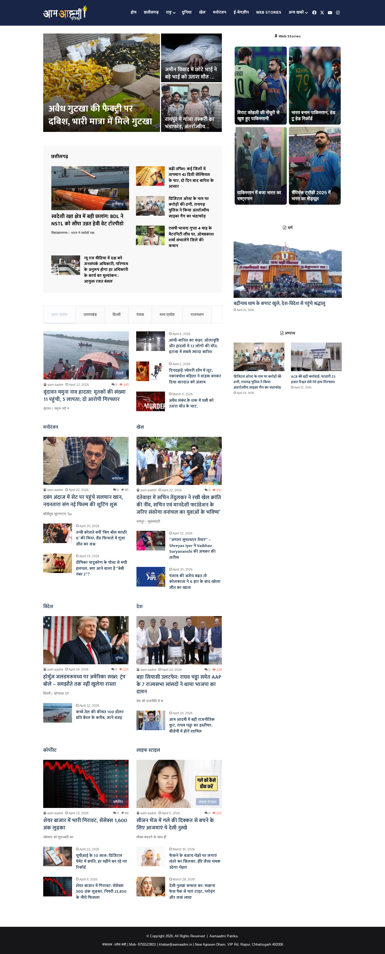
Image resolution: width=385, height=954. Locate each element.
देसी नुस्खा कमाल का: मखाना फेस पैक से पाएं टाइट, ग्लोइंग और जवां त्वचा (192, 891)
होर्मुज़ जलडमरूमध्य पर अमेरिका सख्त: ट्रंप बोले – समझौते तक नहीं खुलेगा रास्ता (84, 680)
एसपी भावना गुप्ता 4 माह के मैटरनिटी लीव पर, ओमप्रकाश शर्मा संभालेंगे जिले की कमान (191, 237)
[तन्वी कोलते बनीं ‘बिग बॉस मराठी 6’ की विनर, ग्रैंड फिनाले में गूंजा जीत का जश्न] (57, 533)
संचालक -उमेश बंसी (114, 944)
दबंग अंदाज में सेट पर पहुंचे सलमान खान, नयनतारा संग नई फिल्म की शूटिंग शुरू (83, 501)
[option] (132, 83)
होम (133, 12)
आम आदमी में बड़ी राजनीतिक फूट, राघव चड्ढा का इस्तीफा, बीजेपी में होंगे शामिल (192, 725)
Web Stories (268, 12)
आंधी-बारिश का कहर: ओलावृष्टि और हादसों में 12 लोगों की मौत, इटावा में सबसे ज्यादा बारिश (194, 346)
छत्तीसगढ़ (151, 12)
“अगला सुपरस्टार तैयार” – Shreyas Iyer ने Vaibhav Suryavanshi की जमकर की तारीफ (192, 548)
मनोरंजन (219, 12)
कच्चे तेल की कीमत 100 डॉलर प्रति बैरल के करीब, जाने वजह (100, 714)
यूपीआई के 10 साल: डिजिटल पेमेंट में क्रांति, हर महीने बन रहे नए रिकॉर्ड (101, 861)
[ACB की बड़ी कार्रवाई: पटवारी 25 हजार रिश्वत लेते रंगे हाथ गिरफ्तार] (316, 357)
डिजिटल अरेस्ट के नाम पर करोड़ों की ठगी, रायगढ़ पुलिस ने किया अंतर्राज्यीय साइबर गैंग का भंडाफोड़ (189, 207)
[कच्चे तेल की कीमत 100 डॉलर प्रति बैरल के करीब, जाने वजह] (57, 713)
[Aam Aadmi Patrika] (65, 13)
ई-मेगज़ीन (241, 12)
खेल (202, 12)
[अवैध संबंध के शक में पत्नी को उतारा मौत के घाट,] (150, 401)
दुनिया (187, 12)
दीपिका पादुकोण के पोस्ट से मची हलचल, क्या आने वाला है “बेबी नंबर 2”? (101, 568)
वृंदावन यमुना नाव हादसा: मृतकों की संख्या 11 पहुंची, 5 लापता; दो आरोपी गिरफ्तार (84, 396)
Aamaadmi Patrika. (224, 936)
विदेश (48, 607)
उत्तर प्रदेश (59, 314)
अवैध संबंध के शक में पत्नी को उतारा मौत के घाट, (191, 403)
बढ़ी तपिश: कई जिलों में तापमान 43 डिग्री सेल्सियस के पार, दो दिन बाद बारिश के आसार (191, 177)
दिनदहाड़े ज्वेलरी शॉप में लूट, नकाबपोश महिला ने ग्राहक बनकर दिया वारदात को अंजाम (195, 376)
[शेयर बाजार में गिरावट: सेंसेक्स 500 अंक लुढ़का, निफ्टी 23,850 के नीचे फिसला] (57, 886)
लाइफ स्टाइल (148, 750)
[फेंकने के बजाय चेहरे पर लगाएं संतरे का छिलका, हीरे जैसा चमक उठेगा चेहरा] (150, 856)
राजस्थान (197, 314)
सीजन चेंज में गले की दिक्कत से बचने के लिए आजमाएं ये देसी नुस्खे (175, 824)
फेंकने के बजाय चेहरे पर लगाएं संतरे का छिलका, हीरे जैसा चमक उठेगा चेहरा (195, 861)
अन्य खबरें (296, 12)
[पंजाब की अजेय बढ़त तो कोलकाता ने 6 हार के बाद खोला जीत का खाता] (150, 577)
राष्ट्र (169, 12)
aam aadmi (55, 385)
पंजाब (140, 314)
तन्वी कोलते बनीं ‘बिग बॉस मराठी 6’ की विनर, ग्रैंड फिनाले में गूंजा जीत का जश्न (101, 538)
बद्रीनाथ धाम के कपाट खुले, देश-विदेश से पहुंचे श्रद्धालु (279, 304)
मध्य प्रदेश (167, 314)
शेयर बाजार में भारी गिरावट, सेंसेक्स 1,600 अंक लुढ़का (85, 824)
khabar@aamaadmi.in (175, 944)
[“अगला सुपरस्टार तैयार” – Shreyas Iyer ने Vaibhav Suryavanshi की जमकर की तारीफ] (150, 540)
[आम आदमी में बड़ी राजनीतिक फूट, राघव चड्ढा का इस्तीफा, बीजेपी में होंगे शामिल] (150, 720)
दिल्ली (116, 314)
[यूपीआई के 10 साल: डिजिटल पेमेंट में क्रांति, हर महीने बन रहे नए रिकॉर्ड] (57, 856)
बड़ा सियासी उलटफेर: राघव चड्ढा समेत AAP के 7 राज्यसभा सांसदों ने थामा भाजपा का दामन (178, 684)
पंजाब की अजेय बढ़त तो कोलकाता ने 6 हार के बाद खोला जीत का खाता (195, 581)
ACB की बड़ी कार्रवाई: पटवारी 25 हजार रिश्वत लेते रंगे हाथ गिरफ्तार (313, 379)
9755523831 (147, 944)
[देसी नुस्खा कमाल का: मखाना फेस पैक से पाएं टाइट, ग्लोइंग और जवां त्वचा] (150, 886)
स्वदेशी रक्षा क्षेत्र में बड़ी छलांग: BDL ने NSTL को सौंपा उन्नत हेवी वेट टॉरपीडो (98, 108)
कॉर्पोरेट (50, 750)
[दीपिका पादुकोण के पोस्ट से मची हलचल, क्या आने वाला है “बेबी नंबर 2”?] (57, 563)
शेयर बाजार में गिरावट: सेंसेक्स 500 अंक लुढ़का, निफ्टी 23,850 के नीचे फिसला (101, 891)
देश (139, 607)
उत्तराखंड (90, 314)
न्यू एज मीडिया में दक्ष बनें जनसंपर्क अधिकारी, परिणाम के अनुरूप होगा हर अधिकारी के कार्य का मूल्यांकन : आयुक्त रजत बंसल (106, 270)
